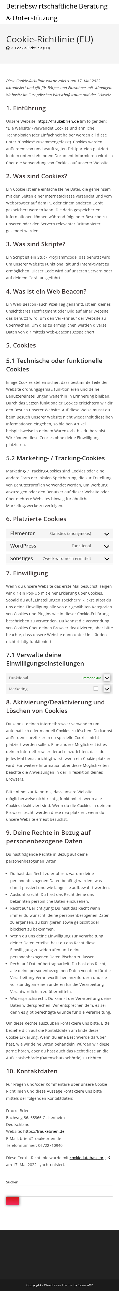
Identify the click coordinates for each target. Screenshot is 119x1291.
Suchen (12, 1182)
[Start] (8, 47)
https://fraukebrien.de (58, 121)
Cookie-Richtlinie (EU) (32, 47)
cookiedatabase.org (88, 1157)
